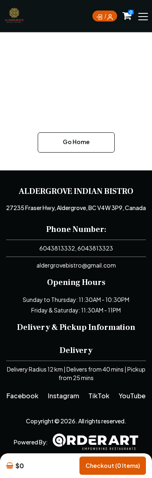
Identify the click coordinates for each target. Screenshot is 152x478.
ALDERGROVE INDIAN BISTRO (76, 191)
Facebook (22, 395)
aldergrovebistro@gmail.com (76, 265)
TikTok (98, 395)
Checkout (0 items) (113, 465)
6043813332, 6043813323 (76, 248)
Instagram (63, 395)
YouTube (132, 395)
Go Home (76, 141)
